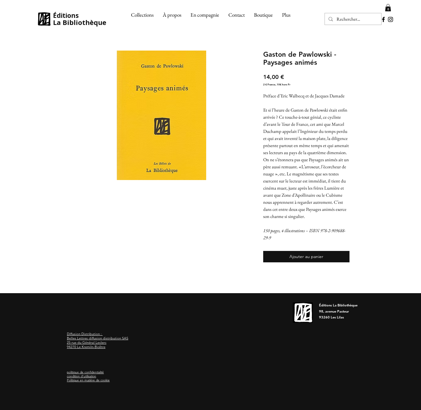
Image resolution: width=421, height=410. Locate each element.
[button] (142, 14)
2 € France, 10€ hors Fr (276, 84)
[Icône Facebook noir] (383, 19)
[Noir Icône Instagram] (390, 19)
